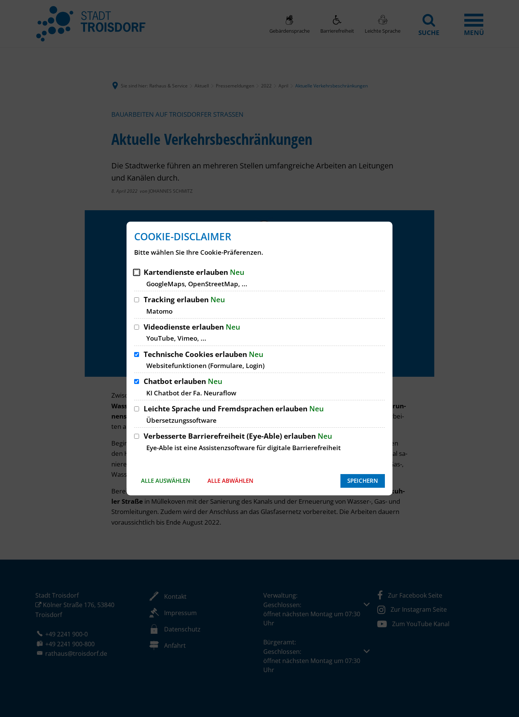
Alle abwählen (230, 480)
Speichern (362, 480)
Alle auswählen (165, 480)
